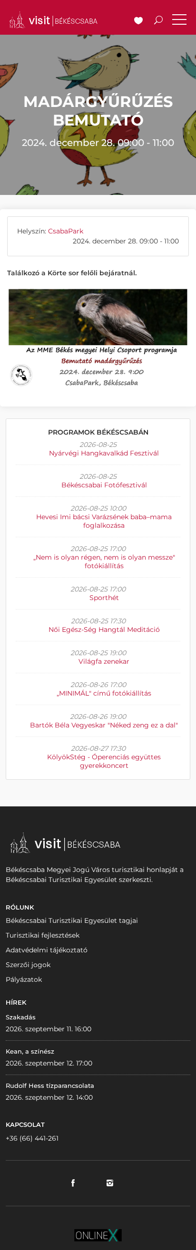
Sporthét (104, 597)
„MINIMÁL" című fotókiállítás (104, 693)
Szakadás (21, 1017)
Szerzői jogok (28, 964)
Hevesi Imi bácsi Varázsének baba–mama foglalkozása (104, 521)
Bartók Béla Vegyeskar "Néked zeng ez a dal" (104, 725)
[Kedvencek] (138, 21)
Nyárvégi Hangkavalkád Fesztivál (104, 453)
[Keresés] (158, 21)
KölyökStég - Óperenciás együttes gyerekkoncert (104, 761)
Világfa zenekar (103, 661)
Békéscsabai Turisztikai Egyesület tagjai (72, 920)
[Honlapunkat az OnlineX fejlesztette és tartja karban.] (98, 1234)
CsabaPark (65, 231)
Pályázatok (24, 979)
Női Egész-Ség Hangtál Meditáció (104, 629)
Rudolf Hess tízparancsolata (50, 1085)
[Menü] (179, 21)
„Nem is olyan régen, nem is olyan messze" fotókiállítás (104, 561)
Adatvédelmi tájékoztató (47, 950)
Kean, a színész (30, 1051)
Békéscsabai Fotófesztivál (104, 485)
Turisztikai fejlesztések (42, 935)
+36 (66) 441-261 (32, 1138)
